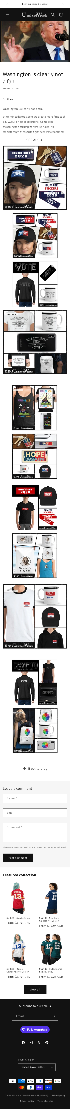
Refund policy (58, 1095)
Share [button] (10, 99)
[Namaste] (34, 579)
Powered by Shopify (39, 1095)
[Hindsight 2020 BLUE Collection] (35, 210)
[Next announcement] (63, 4)
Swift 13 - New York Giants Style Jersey (49, 919)
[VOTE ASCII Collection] (35, 307)
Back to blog (37, 768)
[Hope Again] (34, 479)
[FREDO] (35, 649)
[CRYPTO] (34, 705)
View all (35, 989)
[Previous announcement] (7, 4)
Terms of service (45, 1101)
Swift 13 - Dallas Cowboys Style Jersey (18, 970)
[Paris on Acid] (34, 431)
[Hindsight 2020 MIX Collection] (35, 259)
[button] (7, 14)
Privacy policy (27, 1101)
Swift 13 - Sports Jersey (18, 917)
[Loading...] (35, 753)
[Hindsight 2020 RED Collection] (34, 530)
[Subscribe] (53, 1016)
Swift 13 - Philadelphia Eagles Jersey (50, 970)
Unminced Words (20, 1095)
